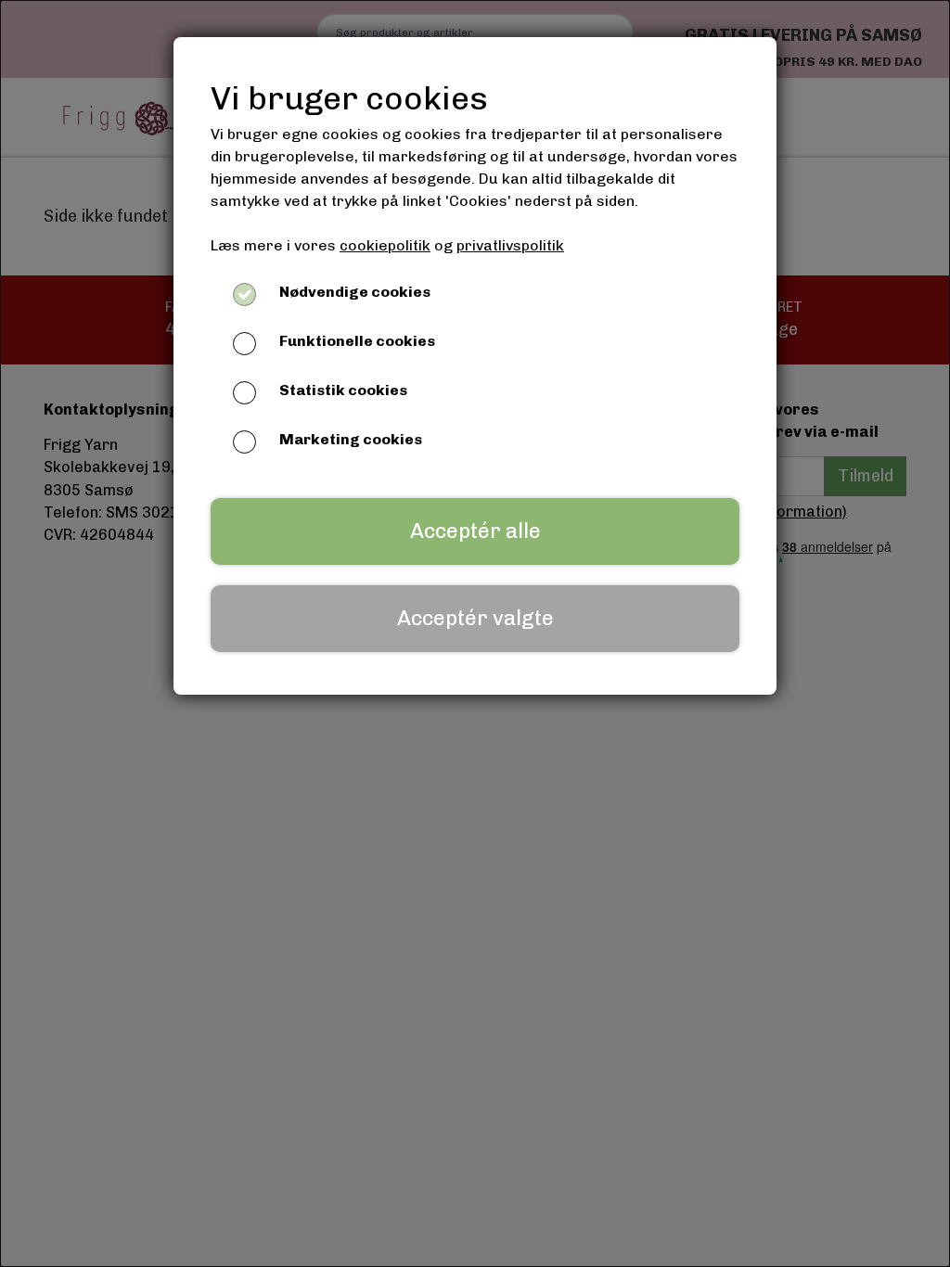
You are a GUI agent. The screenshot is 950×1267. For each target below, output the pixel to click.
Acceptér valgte (475, 618)
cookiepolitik (385, 245)
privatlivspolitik (510, 245)
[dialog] (475, 633)
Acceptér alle (475, 531)
